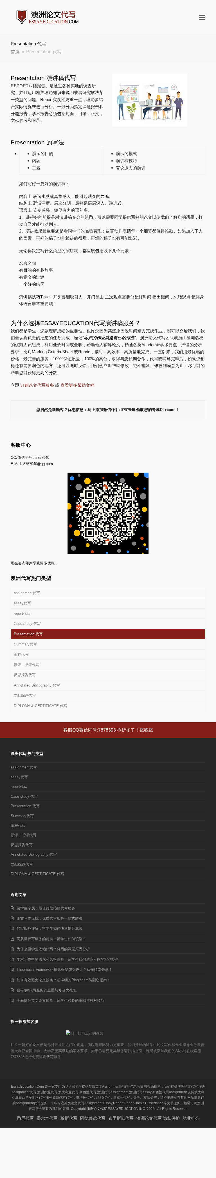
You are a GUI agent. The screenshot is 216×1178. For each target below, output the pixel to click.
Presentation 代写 (28, 634)
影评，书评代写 (26, 665)
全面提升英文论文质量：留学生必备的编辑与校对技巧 (60, 1000)
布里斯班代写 (121, 1118)
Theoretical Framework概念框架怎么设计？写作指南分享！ (64, 969)
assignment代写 (27, 593)
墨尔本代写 (47, 1118)
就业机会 (191, 1118)
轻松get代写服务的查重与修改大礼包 (46, 990)
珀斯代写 (68, 1118)
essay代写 (22, 603)
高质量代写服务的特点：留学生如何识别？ (51, 939)
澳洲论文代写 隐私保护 (158, 1118)
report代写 (22, 613)
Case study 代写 (27, 624)
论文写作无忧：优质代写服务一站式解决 (49, 918)
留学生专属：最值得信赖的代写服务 (46, 908)
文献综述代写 (25, 695)
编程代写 (21, 654)
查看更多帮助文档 (77, 385)
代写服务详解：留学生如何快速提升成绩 (49, 928)
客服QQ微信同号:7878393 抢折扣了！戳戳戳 (108, 730)
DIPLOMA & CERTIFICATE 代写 (40, 706)
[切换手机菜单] (202, 17)
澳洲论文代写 (97, 1109)
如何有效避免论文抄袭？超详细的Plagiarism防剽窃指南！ (64, 980)
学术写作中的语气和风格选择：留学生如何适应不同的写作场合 (68, 959)
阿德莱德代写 (92, 1118)
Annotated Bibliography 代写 (37, 685)
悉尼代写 (25, 1118)
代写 (50, 1057)
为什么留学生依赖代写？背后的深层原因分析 (53, 949)
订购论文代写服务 (37, 385)
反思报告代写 (25, 675)
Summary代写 (25, 644)
